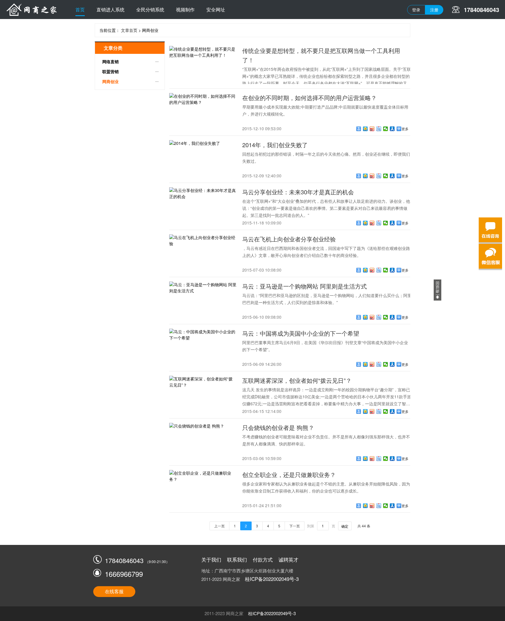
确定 (344, 526)
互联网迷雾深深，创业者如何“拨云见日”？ (297, 380)
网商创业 (110, 81)
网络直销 (110, 61)
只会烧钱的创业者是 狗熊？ (278, 427)
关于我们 (211, 559)
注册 (434, 10)
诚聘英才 (288, 559)
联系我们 (237, 559)
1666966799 (124, 574)
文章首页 (129, 30)
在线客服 (114, 591)
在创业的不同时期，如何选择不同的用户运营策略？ (309, 97)
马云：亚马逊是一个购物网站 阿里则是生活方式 (304, 286)
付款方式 (263, 559)
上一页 (219, 525)
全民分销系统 (150, 9)
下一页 (294, 525)
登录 (416, 10)
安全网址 (215, 9)
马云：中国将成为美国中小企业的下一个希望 (300, 333)
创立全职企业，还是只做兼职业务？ (289, 474)
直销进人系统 (110, 9)
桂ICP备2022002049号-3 (272, 578)
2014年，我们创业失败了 (275, 144)
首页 (80, 9)
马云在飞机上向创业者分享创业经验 (289, 239)
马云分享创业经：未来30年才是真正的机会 (298, 192)
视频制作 (185, 9)
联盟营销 (110, 71)
